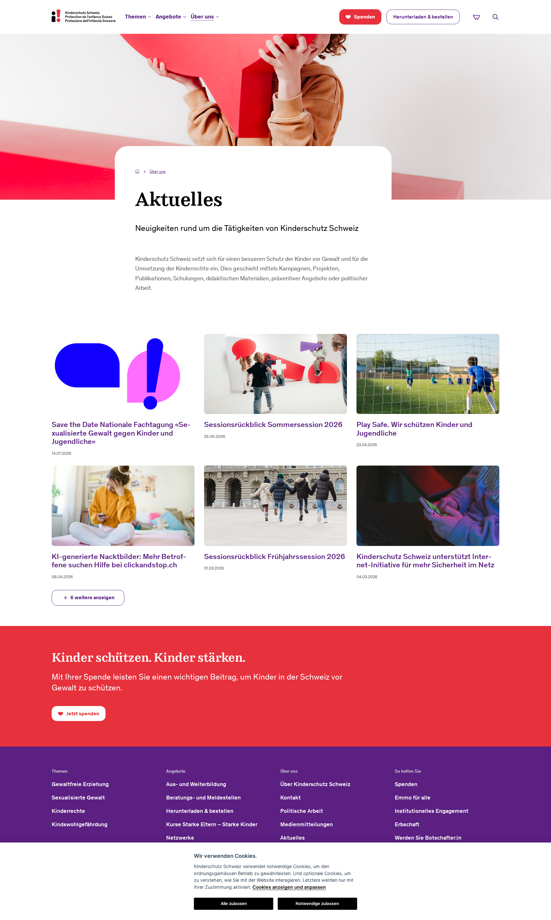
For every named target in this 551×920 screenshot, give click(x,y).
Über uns (202, 16)
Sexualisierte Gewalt (78, 797)
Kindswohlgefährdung (79, 824)
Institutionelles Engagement (431, 810)
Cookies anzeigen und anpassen (289, 887)
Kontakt (290, 797)
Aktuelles (292, 837)
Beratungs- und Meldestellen (203, 797)
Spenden (406, 784)
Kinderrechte (68, 810)
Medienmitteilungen (306, 824)
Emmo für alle (412, 797)
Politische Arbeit (301, 810)
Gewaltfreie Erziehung (80, 784)
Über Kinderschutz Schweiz (315, 784)
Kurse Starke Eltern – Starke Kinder (211, 824)
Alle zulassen (234, 903)
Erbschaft (407, 824)
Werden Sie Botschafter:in (428, 837)
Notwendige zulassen (317, 903)
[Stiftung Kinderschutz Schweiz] (83, 16)
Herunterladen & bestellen (199, 810)
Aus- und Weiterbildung (196, 784)
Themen (135, 16)
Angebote (168, 16)
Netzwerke (180, 837)
